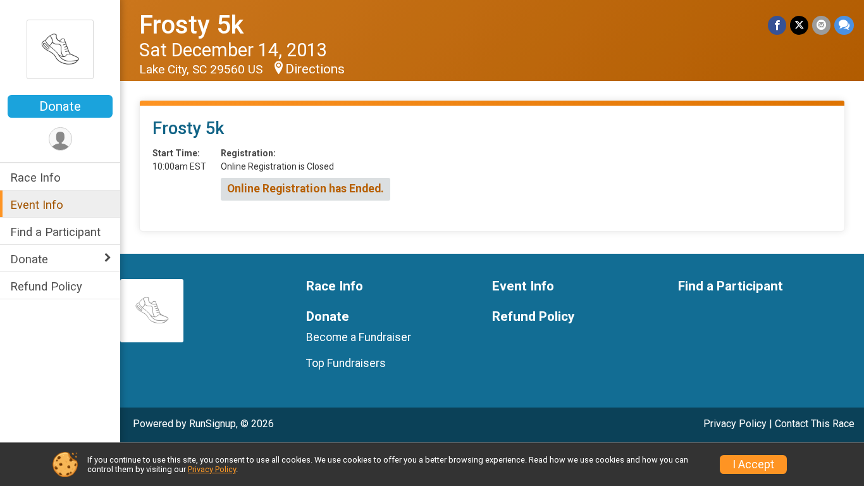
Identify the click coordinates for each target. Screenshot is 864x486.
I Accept (753, 464)
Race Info (35, 177)
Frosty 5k (191, 25)
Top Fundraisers (346, 363)
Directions (315, 69)
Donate (60, 106)
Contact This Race (815, 424)
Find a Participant (55, 232)
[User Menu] (60, 139)
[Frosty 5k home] (60, 49)
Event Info (36, 204)
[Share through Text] (844, 25)
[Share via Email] (821, 25)
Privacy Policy (735, 424)
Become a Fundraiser (358, 337)
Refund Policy (46, 286)
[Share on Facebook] (777, 25)
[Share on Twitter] (799, 25)
